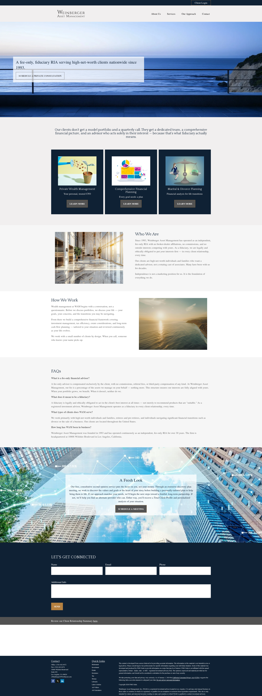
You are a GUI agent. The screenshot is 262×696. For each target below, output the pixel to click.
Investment (95, 667)
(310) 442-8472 (61, 664)
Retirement (95, 664)
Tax (93, 676)
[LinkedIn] (62, 681)
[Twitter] (57, 681)
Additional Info (58, 582)
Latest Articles (96, 684)
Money (94, 679)
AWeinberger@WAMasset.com (61, 677)
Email (108, 564)
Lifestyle (94, 681)
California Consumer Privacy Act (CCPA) (186, 677)
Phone (162, 564)
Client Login (201, 2)
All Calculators (97, 690)
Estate (94, 670)
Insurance (95, 673)
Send (57, 606)
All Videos (95, 687)
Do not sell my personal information (168, 680)
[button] (156, 14)
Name (54, 564)
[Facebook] (53, 681)
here (95, 620)
